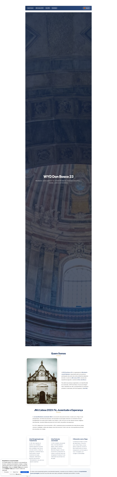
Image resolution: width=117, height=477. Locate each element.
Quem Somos (30, 8)
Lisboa (75, 377)
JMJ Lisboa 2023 (39, 8)
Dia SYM (47, 8)
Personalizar (6, 472)
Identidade (54, 8)
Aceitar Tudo (24, 472)
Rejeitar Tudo (15, 472)
